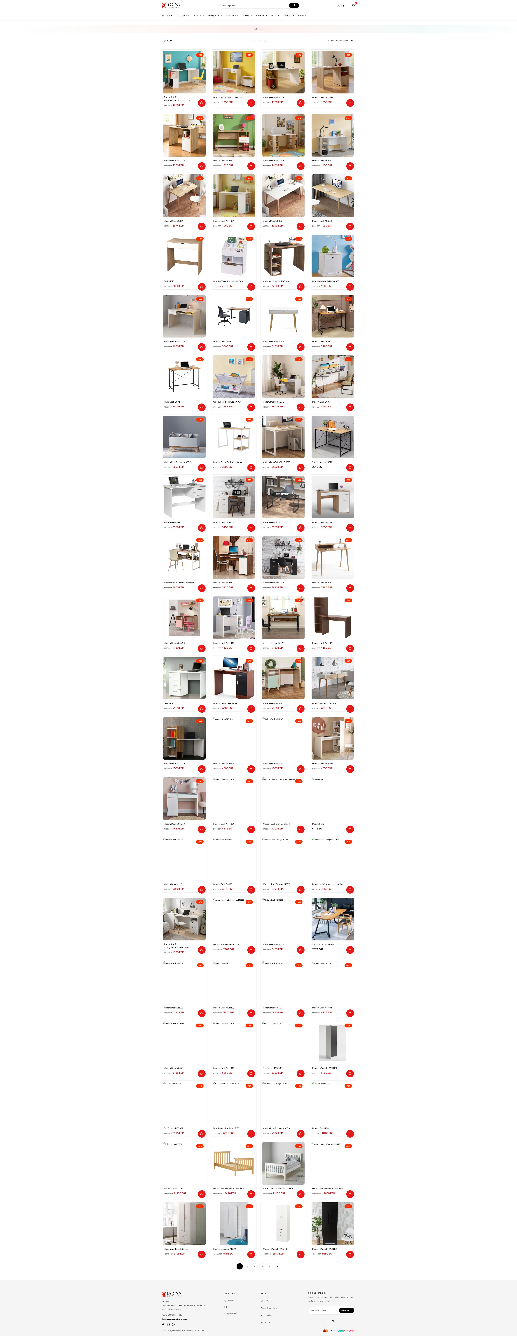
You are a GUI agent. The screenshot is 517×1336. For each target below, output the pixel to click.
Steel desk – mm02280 (323, 944)
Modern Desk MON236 (322, 763)
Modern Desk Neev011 (322, 1007)
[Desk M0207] (184, 256)
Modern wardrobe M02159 (176, 1249)
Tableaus (287, 15)
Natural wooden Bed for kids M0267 (226, 944)
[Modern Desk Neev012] (184, 859)
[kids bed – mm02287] (184, 1163)
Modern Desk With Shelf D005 (277, 462)
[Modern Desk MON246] (234, 738)
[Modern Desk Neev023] (184, 135)
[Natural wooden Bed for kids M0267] (234, 919)
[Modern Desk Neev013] (333, 72)
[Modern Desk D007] (333, 376)
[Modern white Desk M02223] (184, 72)
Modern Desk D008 (222, 341)
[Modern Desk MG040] (333, 195)
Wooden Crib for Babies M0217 (227, 1128)
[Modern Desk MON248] (333, 557)
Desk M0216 (318, 824)
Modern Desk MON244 (273, 703)
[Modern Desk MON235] (283, 982)
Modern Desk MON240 (273, 160)
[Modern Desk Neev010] (234, 617)
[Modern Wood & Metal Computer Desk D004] (184, 557)
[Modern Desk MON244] (283, 678)
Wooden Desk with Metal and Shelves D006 (276, 824)
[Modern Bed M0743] (333, 1103)
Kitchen (246, 15)
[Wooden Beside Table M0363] (333, 256)
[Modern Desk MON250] (184, 617)
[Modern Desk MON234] (234, 497)
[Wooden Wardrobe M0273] (283, 1223)
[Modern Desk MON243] (234, 557)
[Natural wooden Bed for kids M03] (234, 1163)
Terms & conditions (269, 1308)
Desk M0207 (170, 281)
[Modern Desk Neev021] (234, 195)
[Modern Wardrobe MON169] (333, 1223)
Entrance (166, 15)
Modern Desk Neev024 (223, 824)
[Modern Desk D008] (234, 316)
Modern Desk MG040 (322, 221)
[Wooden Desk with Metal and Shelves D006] (283, 798)
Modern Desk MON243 (223, 582)
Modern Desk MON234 (223, 522)
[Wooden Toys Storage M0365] (283, 859)
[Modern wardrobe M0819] (234, 1223)
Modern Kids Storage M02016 (277, 1128)
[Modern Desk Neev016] (234, 1043)
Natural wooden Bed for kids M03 (228, 1188)
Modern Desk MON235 (273, 1007)
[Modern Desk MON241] (234, 135)
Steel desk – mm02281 (323, 462)
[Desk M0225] (184, 678)
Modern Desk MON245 (273, 341)
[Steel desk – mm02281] (333, 437)
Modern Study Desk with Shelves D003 (228, 462)
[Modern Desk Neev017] (184, 497)
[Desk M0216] (333, 798)
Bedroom (198, 15)
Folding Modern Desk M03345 (177, 947)
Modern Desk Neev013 (322, 97)
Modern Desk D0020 (222, 884)
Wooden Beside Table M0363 (325, 281)
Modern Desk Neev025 (174, 1007)
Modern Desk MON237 (223, 1007)
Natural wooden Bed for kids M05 (278, 1188)
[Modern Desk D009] (283, 497)
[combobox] (340, 40)
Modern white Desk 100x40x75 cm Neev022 (229, 97)
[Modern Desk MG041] (184, 195)
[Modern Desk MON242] (333, 135)
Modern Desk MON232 (273, 402)
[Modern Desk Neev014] (333, 497)
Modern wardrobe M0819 (225, 1249)
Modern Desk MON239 (273, 97)
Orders (226, 1307)
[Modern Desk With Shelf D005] (283, 437)
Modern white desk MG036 (324, 703)
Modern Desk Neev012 (174, 884)
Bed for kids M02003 (272, 1068)
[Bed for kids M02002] (184, 1103)
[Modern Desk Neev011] (333, 982)
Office (274, 15)
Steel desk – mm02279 (273, 643)
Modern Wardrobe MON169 (324, 1249)
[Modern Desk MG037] (283, 195)
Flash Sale (302, 15)
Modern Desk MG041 (173, 221)
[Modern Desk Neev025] (184, 982)
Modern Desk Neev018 (273, 582)
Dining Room (214, 15)
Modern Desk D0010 (321, 341)
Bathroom (260, 15)
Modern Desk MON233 (273, 944)
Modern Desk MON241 (223, 160)
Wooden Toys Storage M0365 (277, 884)
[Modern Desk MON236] (333, 738)
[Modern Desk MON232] (283, 376)
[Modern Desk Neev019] (184, 738)
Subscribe (345, 1310)
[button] (202, 103)
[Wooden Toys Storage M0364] (234, 376)
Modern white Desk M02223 (177, 100)
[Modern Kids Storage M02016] (283, 1103)
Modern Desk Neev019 (174, 763)
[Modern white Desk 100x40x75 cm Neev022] (234, 72)
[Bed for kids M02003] (283, 1043)
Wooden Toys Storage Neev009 (228, 281)
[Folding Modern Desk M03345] (184, 919)
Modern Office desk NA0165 (226, 703)
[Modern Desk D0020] (234, 859)
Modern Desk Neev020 (322, 643)
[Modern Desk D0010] (333, 316)
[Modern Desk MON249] (184, 798)
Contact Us (265, 1322)
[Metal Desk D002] (184, 376)
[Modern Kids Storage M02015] (184, 437)
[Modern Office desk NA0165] (234, 678)
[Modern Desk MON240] (283, 135)
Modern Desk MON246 (223, 763)
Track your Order (230, 1313)
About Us (265, 1301)
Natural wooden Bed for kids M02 (327, 1188)
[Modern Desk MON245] (283, 316)
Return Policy (266, 1315)
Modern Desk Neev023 (174, 160)
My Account (228, 1300)
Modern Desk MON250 (174, 643)
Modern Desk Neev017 (174, 522)
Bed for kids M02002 (173, 1128)
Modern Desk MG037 (272, 221)
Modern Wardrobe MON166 (324, 1068)
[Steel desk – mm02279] (283, 617)
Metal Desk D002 (172, 402)
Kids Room (231, 15)
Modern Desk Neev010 (223, 643)
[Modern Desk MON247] (283, 738)
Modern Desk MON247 (273, 763)
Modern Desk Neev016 (223, 1068)
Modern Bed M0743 (321, 1128)
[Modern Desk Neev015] (184, 316)
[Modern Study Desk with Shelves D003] (234, 437)
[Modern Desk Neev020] (333, 617)
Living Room (181, 15)
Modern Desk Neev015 (174, 341)
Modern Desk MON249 (174, 824)
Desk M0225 (170, 703)
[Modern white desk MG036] (333, 678)
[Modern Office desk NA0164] (283, 256)
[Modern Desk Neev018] (283, 557)
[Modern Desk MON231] (184, 1043)
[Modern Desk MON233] (283, 919)
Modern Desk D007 (321, 402)
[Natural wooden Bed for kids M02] (333, 1163)
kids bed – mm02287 (173, 1188)
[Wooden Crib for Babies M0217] (234, 1103)
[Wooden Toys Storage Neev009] (234, 256)
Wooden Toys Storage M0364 (227, 402)
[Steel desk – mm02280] (333, 919)
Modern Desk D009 (271, 522)
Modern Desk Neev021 (223, 221)
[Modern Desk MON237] (234, 982)
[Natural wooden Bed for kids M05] (283, 1163)
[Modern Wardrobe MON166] (333, 1043)
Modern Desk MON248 (322, 582)
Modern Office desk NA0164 (276, 281)
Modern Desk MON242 (322, 160)
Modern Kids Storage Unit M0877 (327, 884)
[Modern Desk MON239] (283, 72)
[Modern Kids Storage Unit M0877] (333, 859)
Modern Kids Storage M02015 (178, 462)
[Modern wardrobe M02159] (184, 1223)
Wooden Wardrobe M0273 (275, 1249)
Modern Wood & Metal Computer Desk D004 (179, 582)
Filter (169, 40)
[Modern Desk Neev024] (234, 798)
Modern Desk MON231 (174, 1068)
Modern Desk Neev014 (322, 522)
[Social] (163, 1324)
